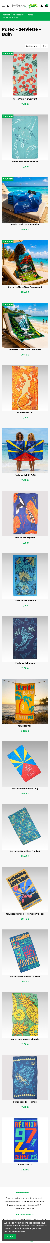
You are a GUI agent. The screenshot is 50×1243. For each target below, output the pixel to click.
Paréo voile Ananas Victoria (25, 1039)
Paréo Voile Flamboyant (25, 99)
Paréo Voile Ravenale (25, 600)
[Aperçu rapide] (29, 96)
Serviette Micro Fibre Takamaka (25, 349)
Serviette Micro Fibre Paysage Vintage (25, 914)
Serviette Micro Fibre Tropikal (25, 851)
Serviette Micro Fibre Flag (25, 788)
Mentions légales (12, 1201)
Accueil (30, 1208)
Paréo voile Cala (25, 412)
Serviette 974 (25, 1164)
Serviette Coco (25, 726)
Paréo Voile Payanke (25, 537)
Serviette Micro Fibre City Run (25, 976)
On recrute (19, 1208)
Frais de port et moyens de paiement (24, 1198)
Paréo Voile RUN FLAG (25, 475)
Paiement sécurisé (16, 1205)
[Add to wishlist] (21, 96)
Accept (10, 1236)
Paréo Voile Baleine (25, 663)
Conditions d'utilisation (33, 1201)
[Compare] (25, 96)
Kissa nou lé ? (34, 1205)
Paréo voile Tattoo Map (25, 1102)
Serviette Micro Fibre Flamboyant (25, 287)
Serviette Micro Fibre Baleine (25, 224)
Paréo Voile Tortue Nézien (25, 161)
